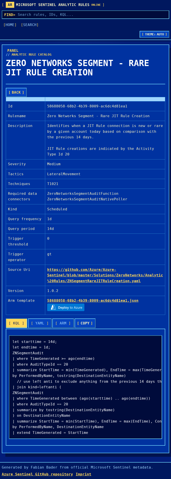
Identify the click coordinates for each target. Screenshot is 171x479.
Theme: (154, 34)
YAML (39, 323)
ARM (63, 323)
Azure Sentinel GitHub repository (37, 474)
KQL (16, 323)
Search (30, 25)
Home (10, 25)
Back (16, 92)
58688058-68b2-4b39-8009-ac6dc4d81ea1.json (92, 300)
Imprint (83, 474)
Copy (85, 323)
